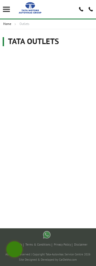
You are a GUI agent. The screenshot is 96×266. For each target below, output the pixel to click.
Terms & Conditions (38, 245)
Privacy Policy (62, 245)
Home (7, 24)
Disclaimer (80, 245)
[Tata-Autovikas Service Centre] (30, 8)
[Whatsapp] (47, 235)
